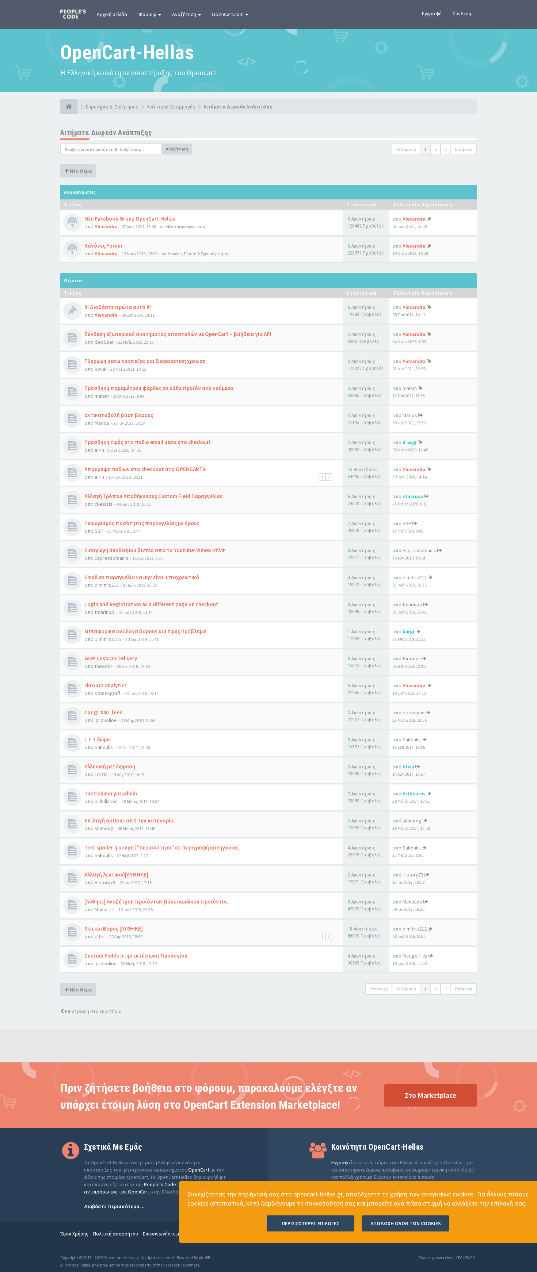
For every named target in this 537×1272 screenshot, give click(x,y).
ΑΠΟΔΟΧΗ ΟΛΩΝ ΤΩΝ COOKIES (405, 1223)
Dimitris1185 (108, 639)
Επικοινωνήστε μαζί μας (169, 1233)
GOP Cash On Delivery (110, 658)
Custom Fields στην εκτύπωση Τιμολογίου (135, 955)
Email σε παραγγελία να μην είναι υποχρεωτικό (141, 577)
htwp (408, 766)
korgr (409, 631)
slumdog (104, 828)
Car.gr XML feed (103, 712)
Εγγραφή (432, 13)
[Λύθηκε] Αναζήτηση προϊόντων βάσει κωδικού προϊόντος (156, 901)
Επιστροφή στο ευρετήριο (93, 1011)
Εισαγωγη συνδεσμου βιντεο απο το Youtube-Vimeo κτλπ (154, 550)
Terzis (101, 774)
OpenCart (198, 1169)
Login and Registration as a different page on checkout (151, 604)
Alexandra (106, 226)
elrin (99, 450)
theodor (104, 666)
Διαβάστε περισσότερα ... (114, 1206)
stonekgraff (107, 693)
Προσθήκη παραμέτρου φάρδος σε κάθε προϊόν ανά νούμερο (158, 388)
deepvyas (413, 712)
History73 (105, 882)
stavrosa (413, 496)
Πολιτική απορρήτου (115, 1233)
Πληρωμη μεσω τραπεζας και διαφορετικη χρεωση (145, 361)
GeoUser (104, 342)
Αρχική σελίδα (112, 14)
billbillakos (106, 801)
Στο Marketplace (430, 1095)
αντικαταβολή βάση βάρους (118, 415)
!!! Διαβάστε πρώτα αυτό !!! (117, 306)
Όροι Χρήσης (74, 1233)
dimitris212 (107, 585)
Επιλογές (379, 989)
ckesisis (104, 504)
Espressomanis (111, 558)
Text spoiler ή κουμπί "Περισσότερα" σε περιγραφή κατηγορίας (161, 847)
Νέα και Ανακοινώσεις (186, 226)
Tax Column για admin (110, 793)
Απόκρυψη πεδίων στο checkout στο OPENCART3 (144, 469)
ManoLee (104, 909)
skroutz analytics (105, 685)
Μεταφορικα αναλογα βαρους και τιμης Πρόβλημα (145, 631)
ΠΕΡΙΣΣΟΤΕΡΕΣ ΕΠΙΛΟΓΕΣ (311, 1223)
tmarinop (104, 612)
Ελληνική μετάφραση (109, 766)
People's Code (160, 1184)
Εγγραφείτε (344, 1162)
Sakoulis (104, 747)
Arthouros (414, 793)
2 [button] (435, 149)
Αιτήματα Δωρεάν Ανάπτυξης (106, 132)
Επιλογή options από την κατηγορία (129, 820)
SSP (99, 531)
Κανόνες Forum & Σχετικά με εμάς (198, 253)
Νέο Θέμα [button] (80, 171)
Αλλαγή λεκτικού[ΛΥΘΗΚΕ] (116, 874)
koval (100, 369)
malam (102, 396)
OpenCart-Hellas (127, 52)
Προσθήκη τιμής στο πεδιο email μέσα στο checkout (147, 442)
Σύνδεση (462, 13)
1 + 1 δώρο (97, 739)
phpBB (204, 1257)
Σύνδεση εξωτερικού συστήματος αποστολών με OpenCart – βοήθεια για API (177, 334)
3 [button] (446, 149)
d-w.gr (410, 442)
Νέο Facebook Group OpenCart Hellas (129, 218)
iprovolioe (106, 720)
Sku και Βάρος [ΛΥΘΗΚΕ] (113, 928)
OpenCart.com (228, 14)
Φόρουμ (147, 14)
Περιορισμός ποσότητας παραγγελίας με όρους (141, 523)
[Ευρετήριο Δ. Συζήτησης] (68, 106)
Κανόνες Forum (103, 245)
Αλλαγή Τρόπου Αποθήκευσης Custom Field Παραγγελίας (153, 496)
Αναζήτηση (184, 14)
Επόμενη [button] (463, 149)
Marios (102, 423)
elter (100, 936)
